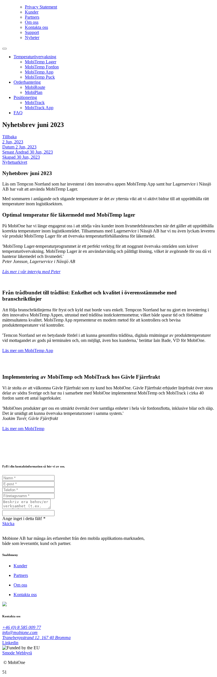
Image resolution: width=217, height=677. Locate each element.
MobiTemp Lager (40, 61)
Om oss (31, 22)
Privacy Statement (41, 7)
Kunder (31, 12)
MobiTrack (35, 102)
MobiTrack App (39, 107)
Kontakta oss (36, 27)
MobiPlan (33, 92)
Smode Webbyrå (17, 652)
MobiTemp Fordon (42, 66)
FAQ (18, 112)
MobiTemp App (39, 72)
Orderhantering (27, 82)
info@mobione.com (20, 632)
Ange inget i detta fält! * (23, 518)
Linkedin (10, 642)
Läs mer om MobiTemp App (27, 350)
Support (32, 32)
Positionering (25, 97)
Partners (32, 17)
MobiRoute (35, 87)
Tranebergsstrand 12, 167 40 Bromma (36, 637)
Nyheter (32, 37)
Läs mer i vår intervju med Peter (31, 271)
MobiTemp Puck (40, 77)
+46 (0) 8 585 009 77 (21, 627)
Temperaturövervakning (35, 56)
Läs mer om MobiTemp (23, 428)
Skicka (8, 523)
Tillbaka (9, 136)
